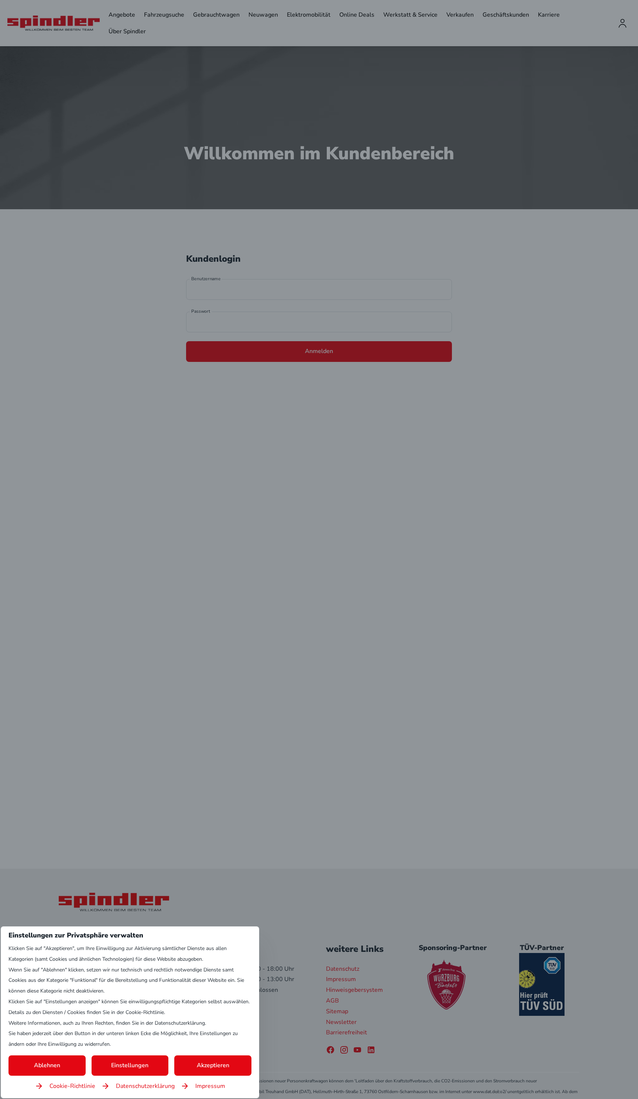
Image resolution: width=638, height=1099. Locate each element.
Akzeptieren (213, 1065)
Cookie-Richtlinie (72, 1086)
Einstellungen (129, 1065)
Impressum (210, 1086)
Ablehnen (47, 1065)
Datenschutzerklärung (145, 1086)
